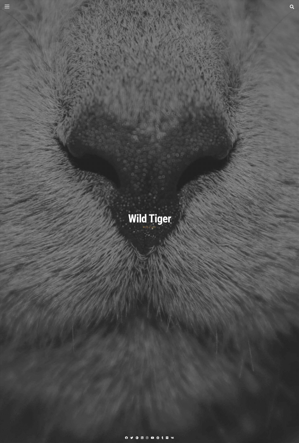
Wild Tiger (149, 218)
